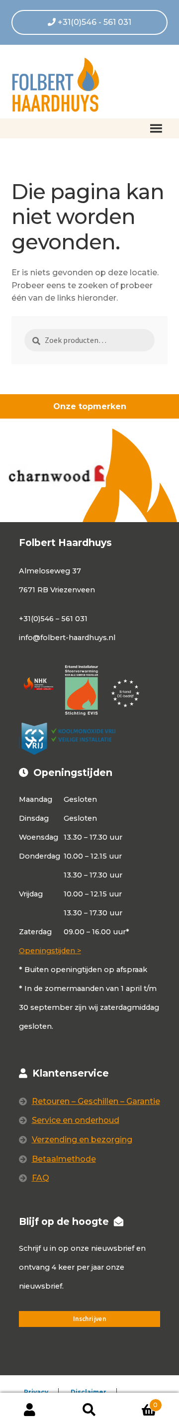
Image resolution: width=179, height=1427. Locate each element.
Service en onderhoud (75, 1120)
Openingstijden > (50, 950)
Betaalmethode (64, 1159)
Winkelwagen (138, 1402)
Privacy (36, 1392)
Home (34, 165)
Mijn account (30, 1410)
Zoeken (89, 1410)
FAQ (40, 1178)
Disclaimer (88, 1392)
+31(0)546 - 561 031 (93, 22)
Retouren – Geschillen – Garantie (96, 1101)
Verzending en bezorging (82, 1139)
